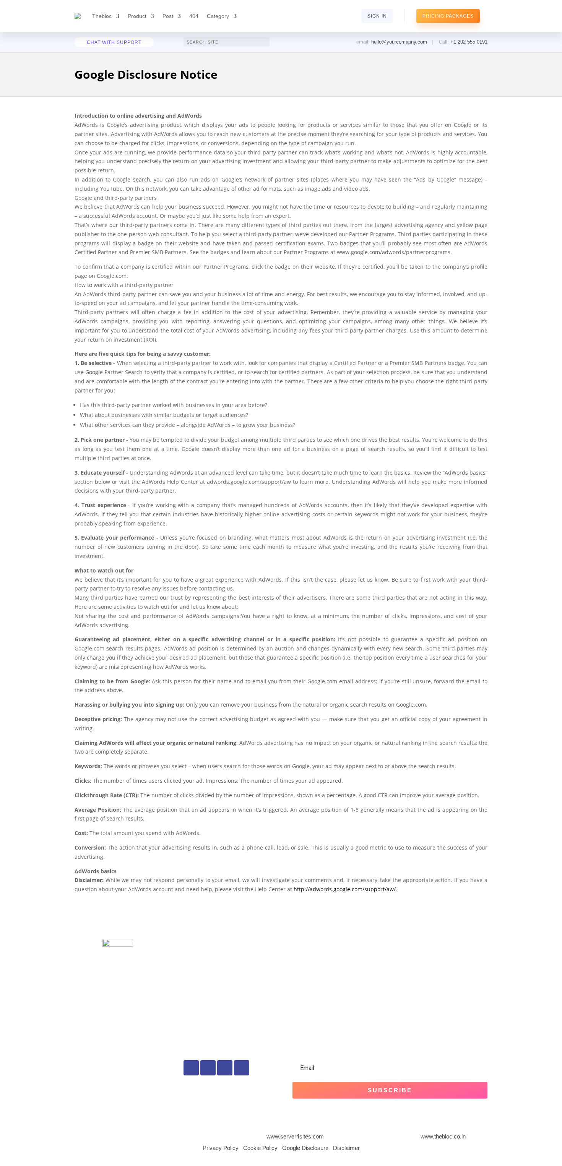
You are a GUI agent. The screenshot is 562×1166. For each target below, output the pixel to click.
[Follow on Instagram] (224, 1067)
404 (193, 16)
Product (137, 16)
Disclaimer (346, 1148)
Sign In (377, 16)
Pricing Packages (448, 16)
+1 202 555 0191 (468, 42)
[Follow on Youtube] (241, 1067)
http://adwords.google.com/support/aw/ (345, 889)
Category (218, 16)
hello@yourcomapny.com (399, 42)
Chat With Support (114, 42)
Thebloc (102, 16)
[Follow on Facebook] (191, 1067)
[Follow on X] (208, 1067)
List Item (194, 953)
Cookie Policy (260, 1148)
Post (167, 16)
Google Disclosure (305, 1148)
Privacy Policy (221, 1148)
